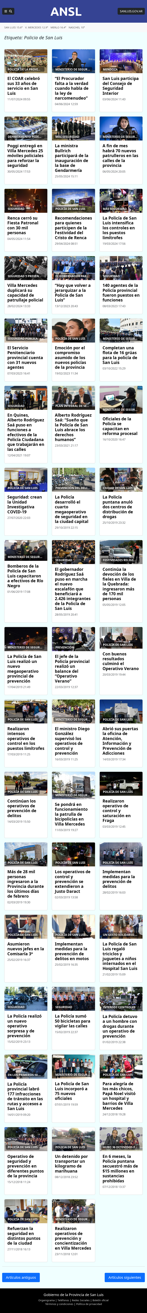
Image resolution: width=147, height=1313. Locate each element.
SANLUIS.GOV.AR (131, 11)
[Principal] (8, 11)
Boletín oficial (101, 1300)
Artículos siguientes (124, 1277)
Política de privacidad (89, 1304)
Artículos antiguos (21, 1277)
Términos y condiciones (59, 1304)
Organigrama (46, 1300)
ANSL (66, 11)
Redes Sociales (81, 1300)
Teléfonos (63, 1300)
